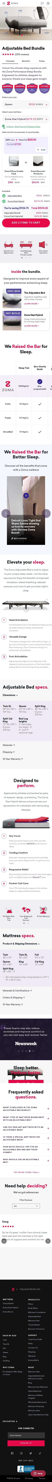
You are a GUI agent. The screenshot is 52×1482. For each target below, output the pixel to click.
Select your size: (9, 97)
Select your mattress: (11, 112)
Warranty (32, 1356)
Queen (8, 104)
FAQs (30, 1344)
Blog (30, 1383)
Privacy (29, 1478)
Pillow (30, 1304)
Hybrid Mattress (35, 1391)
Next (48, 1241)
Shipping (31, 1352)
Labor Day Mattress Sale (38, 1415)
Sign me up (26, 1443)
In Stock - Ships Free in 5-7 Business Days (23, 127)
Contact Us (33, 1348)
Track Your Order (35, 1339)
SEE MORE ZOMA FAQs (26, 1172)
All (15, 1206)
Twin (5, 1340)
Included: (6, 191)
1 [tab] (22, 35)
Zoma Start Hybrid (15, 119)
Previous (4, 1241)
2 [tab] (24, 35)
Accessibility (33, 1360)
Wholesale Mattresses (37, 1402)
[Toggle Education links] (17, 1421)
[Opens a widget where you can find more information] (38, 1473)
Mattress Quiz (34, 1411)
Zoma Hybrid (8, 1303)
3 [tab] (27, 35)
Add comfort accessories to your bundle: (20, 132)
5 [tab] (33, 1051)
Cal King (6, 1361)
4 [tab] (30, 35)
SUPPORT (32, 1335)
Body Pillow (33, 1308)
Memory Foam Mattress (38, 1387)
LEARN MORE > (31, 304)
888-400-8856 (26, 1461)
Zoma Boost (8, 1312)
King (4, 1357)
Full (4, 1348)
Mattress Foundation (37, 1312)
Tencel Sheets (34, 1325)
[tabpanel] (26, 20)
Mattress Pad (33, 1321)
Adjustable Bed (15, 196)
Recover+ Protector (36, 1329)
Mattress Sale (34, 1372)
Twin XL (6, 1344)
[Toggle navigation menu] (4, 3)
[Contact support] (42, 3)
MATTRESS (8, 1299)
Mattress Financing (36, 1406)
